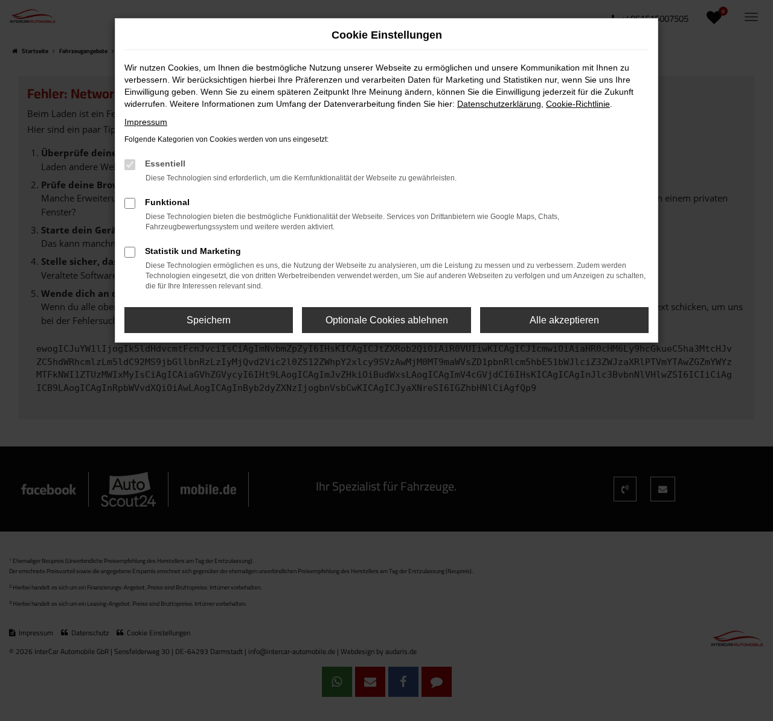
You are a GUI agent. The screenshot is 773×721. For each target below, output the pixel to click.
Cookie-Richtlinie (578, 104)
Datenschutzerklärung (499, 104)
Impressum (145, 122)
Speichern (209, 320)
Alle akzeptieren (564, 320)
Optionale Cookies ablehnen (387, 320)
